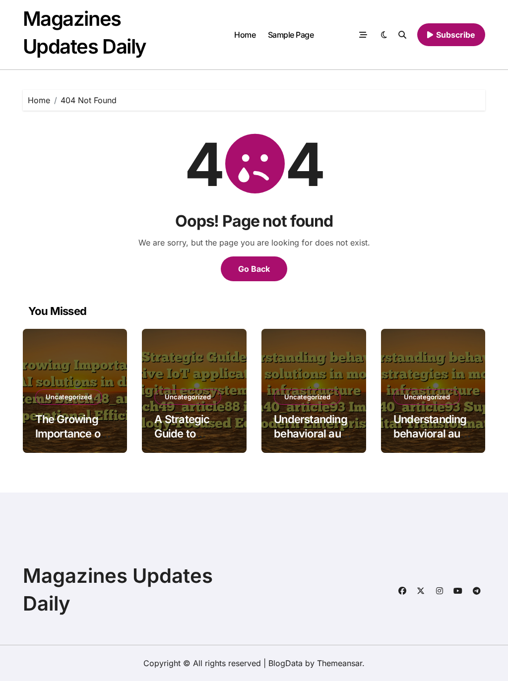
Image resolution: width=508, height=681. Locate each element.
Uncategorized (69, 397)
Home (244, 35)
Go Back (254, 269)
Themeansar (339, 663)
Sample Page (291, 35)
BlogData (285, 663)
